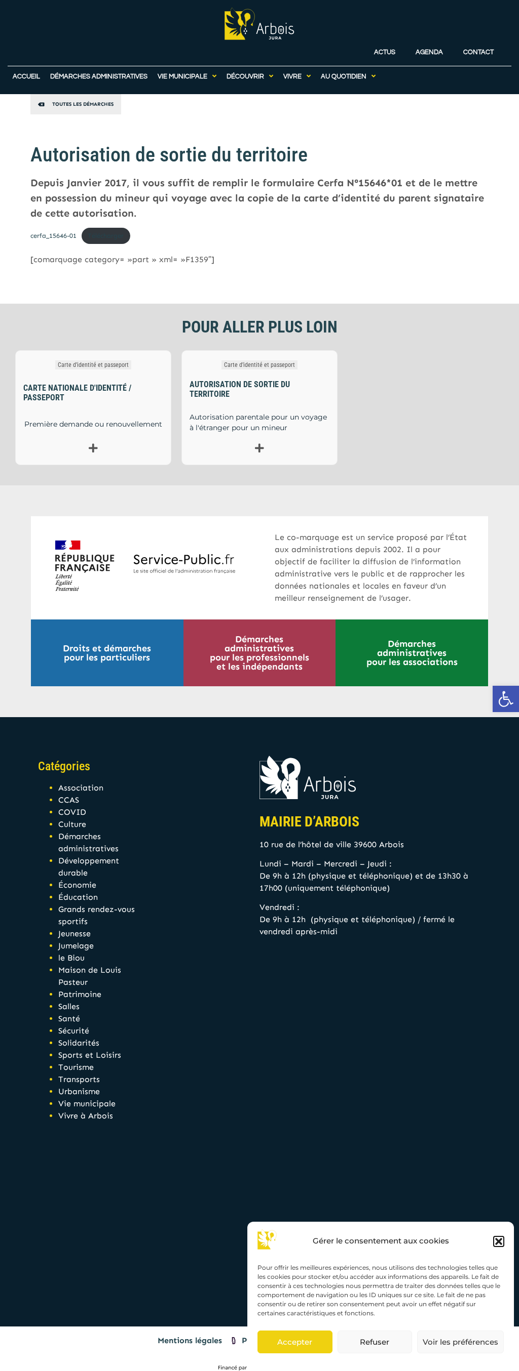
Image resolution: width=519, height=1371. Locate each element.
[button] (499, 1241)
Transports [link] (79, 1079)
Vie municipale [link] (87, 1103)
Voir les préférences (460, 1342)
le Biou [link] (71, 958)
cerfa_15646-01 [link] (53, 235)
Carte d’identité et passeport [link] (93, 364)
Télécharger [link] (106, 235)
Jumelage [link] (76, 945)
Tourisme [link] (76, 1067)
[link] (506, 699)
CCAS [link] (68, 800)
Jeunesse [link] (74, 933)
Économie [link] (77, 885)
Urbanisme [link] (79, 1091)
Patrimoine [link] (79, 994)
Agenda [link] (429, 52)
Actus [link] (384, 52)
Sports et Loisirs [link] (89, 1055)
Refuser (374, 1342)
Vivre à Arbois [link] (85, 1115)
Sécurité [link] (73, 1030)
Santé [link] (69, 1018)
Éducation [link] (78, 897)
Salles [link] (69, 1006)
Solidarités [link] (78, 1043)
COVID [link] (72, 812)
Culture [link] (72, 824)
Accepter (294, 1342)
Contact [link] (478, 52)
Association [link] (80, 788)
